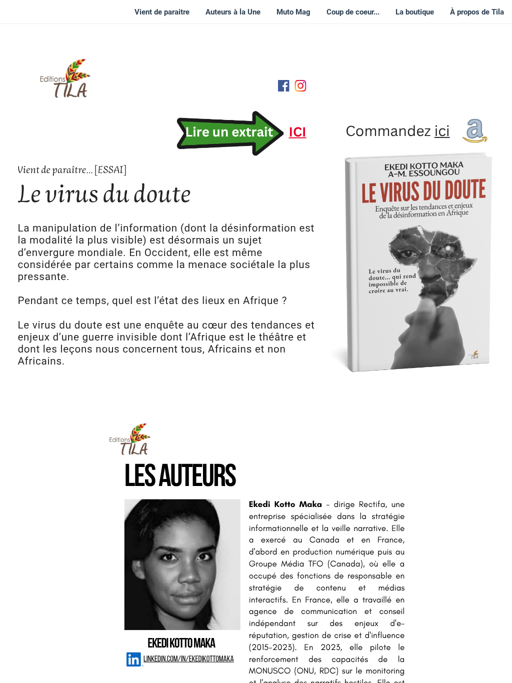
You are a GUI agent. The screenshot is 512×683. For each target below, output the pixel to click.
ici (442, 130)
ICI (297, 131)
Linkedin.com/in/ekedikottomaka (189, 660)
